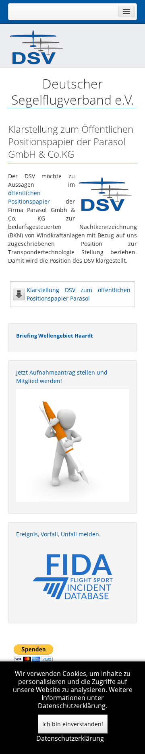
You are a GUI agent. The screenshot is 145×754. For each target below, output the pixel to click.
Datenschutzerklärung (70, 738)
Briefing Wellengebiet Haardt (54, 335)
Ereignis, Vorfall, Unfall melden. (58, 534)
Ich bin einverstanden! (72, 724)
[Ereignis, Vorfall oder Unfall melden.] (72, 576)
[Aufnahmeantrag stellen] (72, 445)
